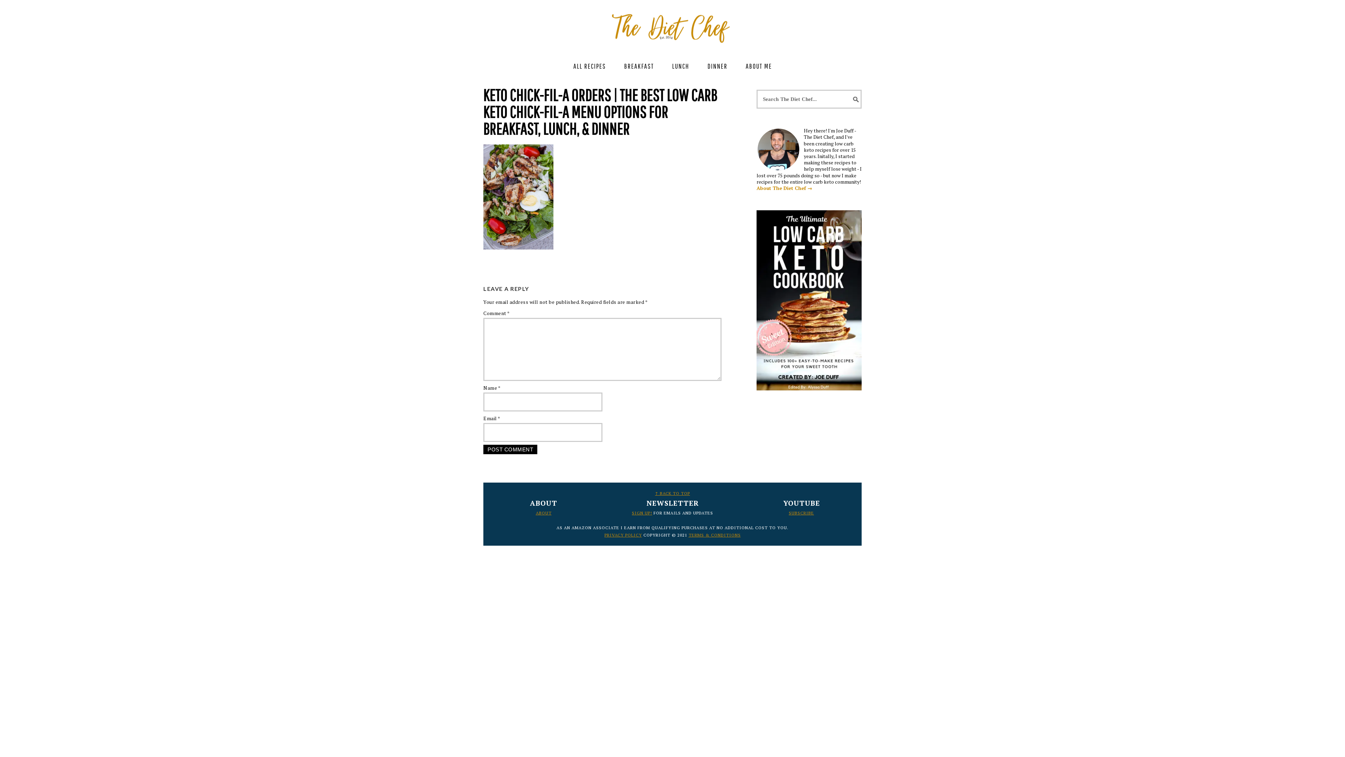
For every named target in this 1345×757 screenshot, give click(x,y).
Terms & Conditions (715, 535)
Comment (496, 313)
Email (492, 418)
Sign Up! (642, 513)
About (544, 513)
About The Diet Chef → (784, 188)
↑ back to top (672, 493)
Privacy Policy (623, 535)
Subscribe (801, 513)
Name (492, 387)
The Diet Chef (672, 24)
